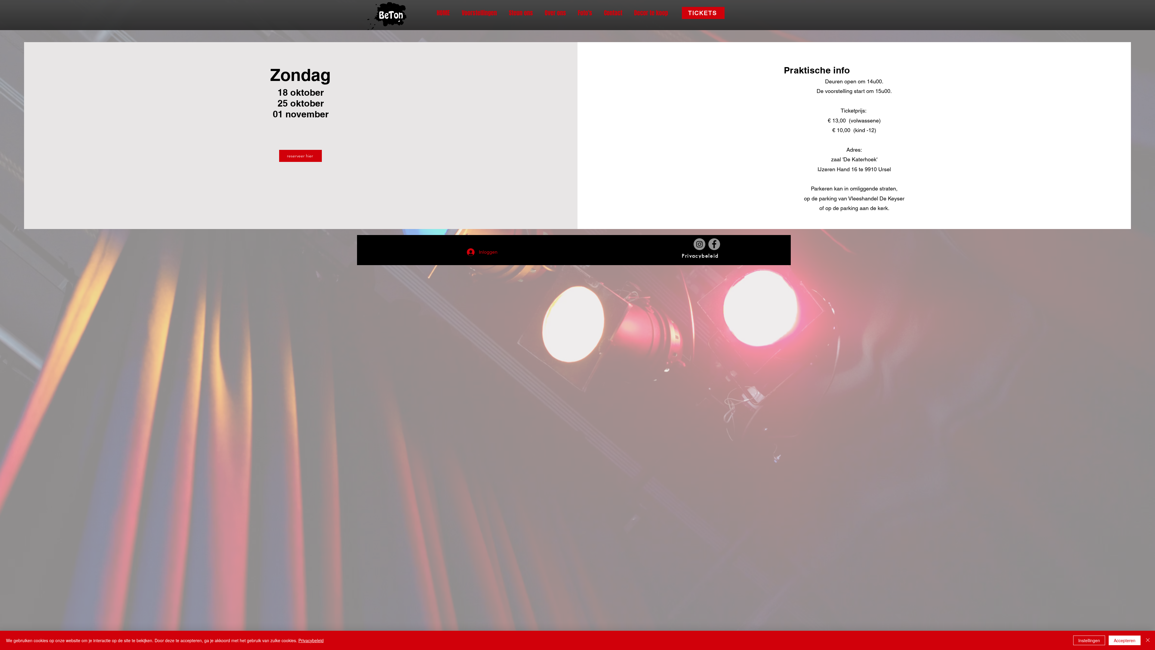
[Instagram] (699, 244)
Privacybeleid (311, 640)
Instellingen (1089, 640)
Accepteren (1124, 640)
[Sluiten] (1147, 640)
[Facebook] (714, 244)
